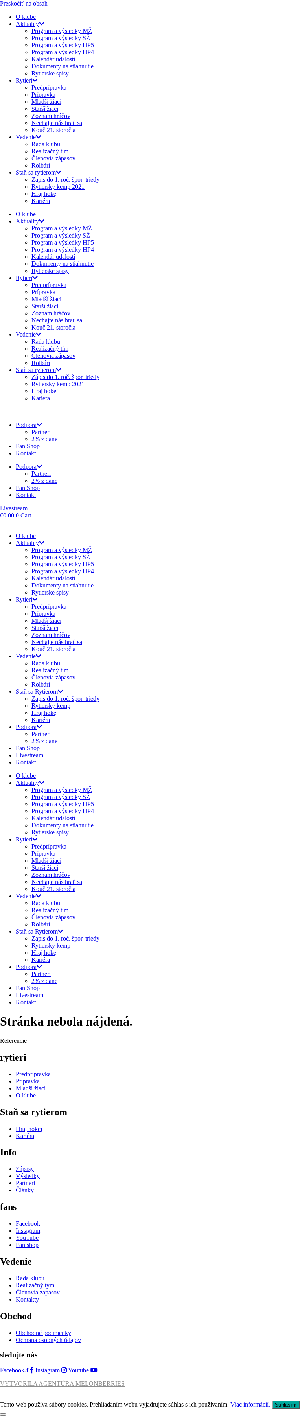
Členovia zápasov (53, 158)
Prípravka (43, 94)
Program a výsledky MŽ (61, 31)
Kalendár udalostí (53, 59)
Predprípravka (48, 87)
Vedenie (26, 137)
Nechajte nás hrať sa (56, 123)
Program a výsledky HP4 (62, 52)
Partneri (41, 432)
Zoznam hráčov (50, 115)
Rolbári (40, 165)
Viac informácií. (250, 1404)
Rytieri (24, 80)
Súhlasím (285, 1405)
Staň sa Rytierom (37, 691)
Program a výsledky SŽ (60, 38)
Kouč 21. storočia (53, 130)
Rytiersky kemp (50, 705)
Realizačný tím (49, 151)
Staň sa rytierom (36, 172)
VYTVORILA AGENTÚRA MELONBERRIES (62, 1383)
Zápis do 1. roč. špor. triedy (65, 179)
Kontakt (26, 453)
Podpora (26, 425)
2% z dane (44, 439)
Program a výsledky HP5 (62, 45)
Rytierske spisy (50, 73)
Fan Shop (28, 446)
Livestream (29, 755)
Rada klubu (45, 144)
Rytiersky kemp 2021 (58, 186)
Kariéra (40, 200)
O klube (26, 16)
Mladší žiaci (46, 101)
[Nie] (3, 1414)
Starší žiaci (44, 108)
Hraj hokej (44, 193)
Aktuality (27, 23)
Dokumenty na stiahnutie (62, 66)
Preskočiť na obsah (24, 3)
